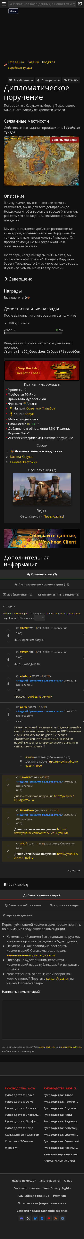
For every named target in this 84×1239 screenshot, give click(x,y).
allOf (23, 843)
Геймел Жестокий (23, 462)
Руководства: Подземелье (62, 1108)
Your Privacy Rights (57, 1188)
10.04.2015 (70, 781)
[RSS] (56, 1218)
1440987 (25, 777)
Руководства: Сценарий (61, 1141)
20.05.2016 (51, 843)
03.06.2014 (40, 757)
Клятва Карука (21, 457)
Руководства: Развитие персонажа (23, 1108)
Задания (33, 62)
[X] (28, 1218)
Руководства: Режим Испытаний (62, 1148)
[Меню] (4, 4)
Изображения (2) (42, 470)
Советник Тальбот (40, 408)
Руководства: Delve (19, 1101)
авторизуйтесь (47, 1046)
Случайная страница (33, 1195)
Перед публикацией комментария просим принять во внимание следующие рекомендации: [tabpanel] (42, 987)
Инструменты (50, 1180)
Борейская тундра (20, 67)
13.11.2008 (44, 628)
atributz (25, 676)
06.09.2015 (70, 814)
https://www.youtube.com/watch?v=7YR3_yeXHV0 (41, 831)
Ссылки (73, 80)
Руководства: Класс (19, 1095)
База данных (16, 62)
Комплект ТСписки (19, 1141)
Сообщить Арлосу (40, 696)
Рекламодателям (26, 1188)
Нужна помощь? (24, 1180)
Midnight (11, 1148)
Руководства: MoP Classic (62, 1088)
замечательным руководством (31, 955)
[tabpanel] (42, 739)
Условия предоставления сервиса (42, 1211)
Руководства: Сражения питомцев (62, 1134)
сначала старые (71, 613)
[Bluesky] (35, 1218)
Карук (29, 414)
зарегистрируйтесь (70, 1046)
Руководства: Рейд (19, 1128)
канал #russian (57, 978)
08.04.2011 (70, 680)
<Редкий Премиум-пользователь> (39, 680)
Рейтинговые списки (59, 1161)
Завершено (20, 279)
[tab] (42, 574)
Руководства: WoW (20, 1088)
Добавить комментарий (15, 613)
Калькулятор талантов (22, 1134)
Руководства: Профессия (23, 1121)
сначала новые (54, 613)
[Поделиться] (80, 4)
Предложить (53, 516)
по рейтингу (9, 617)
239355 (24, 652)
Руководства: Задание (60, 1121)
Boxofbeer (27, 810)
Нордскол (48, 62)
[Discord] (21, 1218)
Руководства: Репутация (62, 1128)
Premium (59, 1195)
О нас (68, 1180)
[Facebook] (42, 1218)
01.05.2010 (70, 711)
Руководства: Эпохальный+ (23, 1115)
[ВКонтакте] (62, 1218)
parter (24, 707)
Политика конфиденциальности (42, 1203)
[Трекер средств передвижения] (42, 538)
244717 (24, 628)
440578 (29, 757)
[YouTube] (49, 1218)
